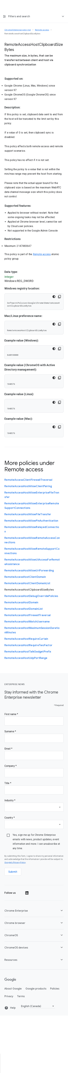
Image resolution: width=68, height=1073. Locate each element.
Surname (9, 731)
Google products (35, 988)
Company (9, 765)
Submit (12, 871)
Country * (9, 817)
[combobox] (34, 807)
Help (12, 1007)
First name (10, 714)
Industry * (9, 800)
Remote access (42, 254)
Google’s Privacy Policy (15, 862)
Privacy (8, 996)
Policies (54, 988)
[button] (34, 911)
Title (7, 783)
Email (7, 748)
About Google (13, 988)
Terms (21, 996)
